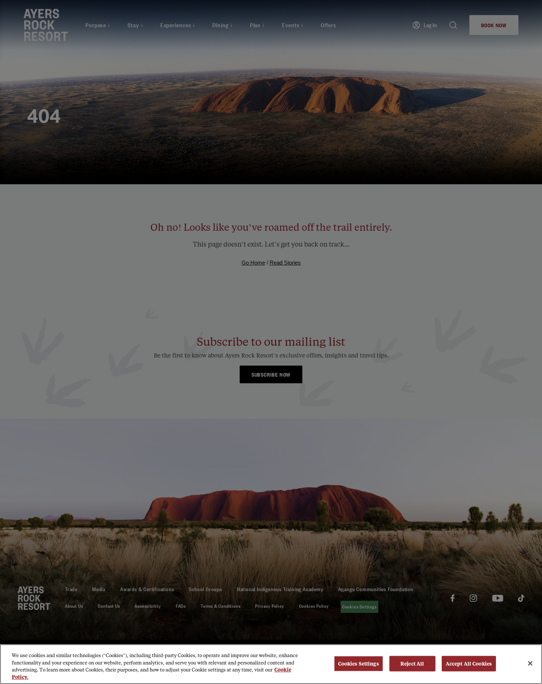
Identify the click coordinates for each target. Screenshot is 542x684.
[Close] (530, 663)
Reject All (412, 663)
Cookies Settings (358, 663)
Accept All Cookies (469, 663)
